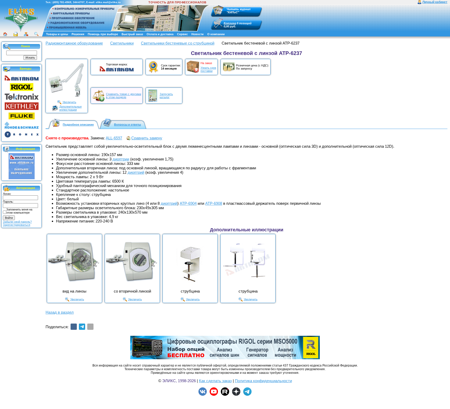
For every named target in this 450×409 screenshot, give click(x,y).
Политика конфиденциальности (263, 381)
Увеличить (69, 102)
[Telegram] (82, 327)
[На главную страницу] (21, 18)
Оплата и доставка (160, 34)
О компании (216, 34)
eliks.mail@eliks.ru (108, 2)
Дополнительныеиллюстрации (70, 108)
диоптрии (121, 159)
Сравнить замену (146, 138)
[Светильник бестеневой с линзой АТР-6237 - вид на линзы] (74, 262)
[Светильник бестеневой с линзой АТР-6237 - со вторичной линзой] (132, 262)
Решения (78, 34)
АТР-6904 (188, 203)
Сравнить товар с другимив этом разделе (123, 95)
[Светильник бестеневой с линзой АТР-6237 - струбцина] (190, 262)
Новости (197, 34)
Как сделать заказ (215, 381)
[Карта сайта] (26, 34)
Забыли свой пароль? (17, 221)
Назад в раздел (60, 312)
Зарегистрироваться (16, 224)
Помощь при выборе (103, 34)
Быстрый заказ (132, 34)
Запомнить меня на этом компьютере (19, 211)
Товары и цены (57, 34)
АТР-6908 (213, 203)
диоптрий (136, 172)
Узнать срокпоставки (208, 69)
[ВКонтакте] (74, 327)
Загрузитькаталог (166, 95)
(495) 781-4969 (62, 2)
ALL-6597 (114, 138)
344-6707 (79, 2)
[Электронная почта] (90, 327)
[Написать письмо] (16, 34)
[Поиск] (36, 34)
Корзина (230, 23)
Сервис (182, 34)
